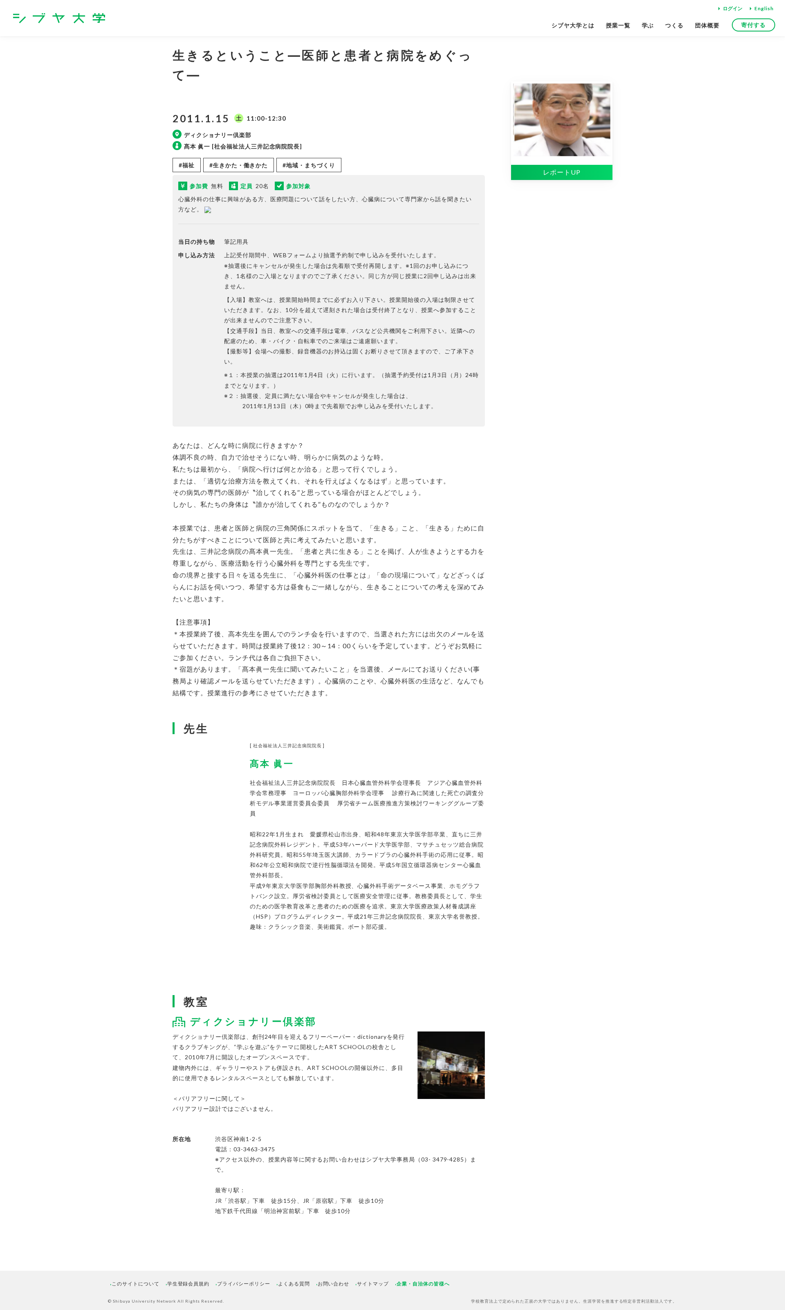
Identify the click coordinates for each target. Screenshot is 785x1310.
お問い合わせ (334, 1284)
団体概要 (707, 25)
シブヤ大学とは (573, 25)
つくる (674, 25)
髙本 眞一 (272, 763)
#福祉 (187, 165)
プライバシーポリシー (243, 1284)
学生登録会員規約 (188, 1284)
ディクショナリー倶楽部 (253, 1021)
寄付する (753, 24)
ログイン (732, 8)
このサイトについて (135, 1284)
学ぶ (648, 25)
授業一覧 (618, 25)
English (764, 8)
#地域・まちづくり (309, 165)
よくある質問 (294, 1284)
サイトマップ (373, 1284)
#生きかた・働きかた (238, 165)
